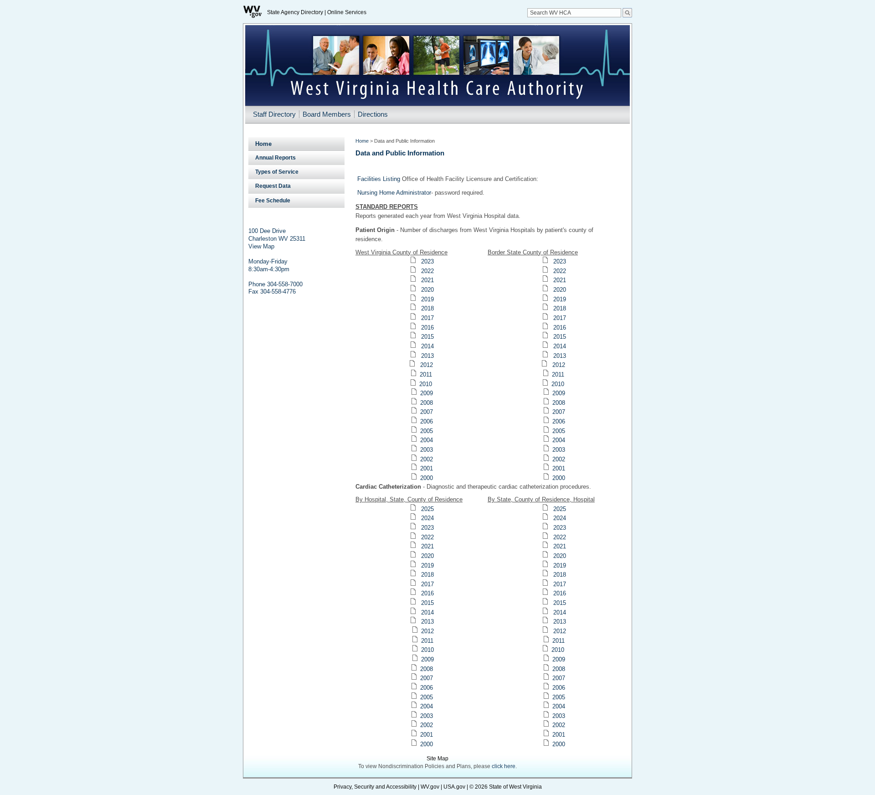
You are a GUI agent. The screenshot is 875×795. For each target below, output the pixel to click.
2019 (427, 299)
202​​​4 (559, 518)
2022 (427, 271)
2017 (427, 318)
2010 (425, 384)
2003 (426, 449)
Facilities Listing (378, 179)
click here (503, 766)
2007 (426, 411)
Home (263, 143)
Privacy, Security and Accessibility (375, 787)
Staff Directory (274, 114)
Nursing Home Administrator (394, 192)
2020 (427, 289)
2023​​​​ (559, 527)
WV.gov (430, 787)
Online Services (346, 12)
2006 (426, 421)
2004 (426, 440)
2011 (426, 374)
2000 (426, 478)
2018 (427, 308)
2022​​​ (559, 537)
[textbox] (574, 12)
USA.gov (454, 787)
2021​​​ (559, 546)
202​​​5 (559, 509)
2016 (427, 327)
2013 (427, 355)
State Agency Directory (295, 12)
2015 (427, 336)
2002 (426, 459)
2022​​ (559, 271)
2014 (427, 346)
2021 (427, 280)
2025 (427, 509)
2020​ (559, 555)
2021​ (559, 280)
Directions (373, 114)
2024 (427, 518)
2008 (426, 402)
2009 (426, 393)
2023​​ (559, 261)
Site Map (437, 758)
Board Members (327, 114)
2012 (426, 364)
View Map (261, 246)
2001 (426, 468)
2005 (426, 431)
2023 (427, 261)
